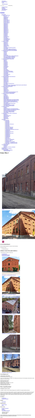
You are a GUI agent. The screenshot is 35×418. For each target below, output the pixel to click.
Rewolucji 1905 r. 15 (6, 20)
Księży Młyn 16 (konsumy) (9, 128)
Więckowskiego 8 (6, 118)
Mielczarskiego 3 (6, 96)
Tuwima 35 (5, 52)
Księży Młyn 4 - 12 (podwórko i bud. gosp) (11, 143)
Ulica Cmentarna (6, 102)
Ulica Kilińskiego (6, 38)
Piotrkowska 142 (6, 87)
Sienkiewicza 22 (6, 44)
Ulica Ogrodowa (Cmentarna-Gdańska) (9, 104)
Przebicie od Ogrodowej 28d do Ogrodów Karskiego (11, 101)
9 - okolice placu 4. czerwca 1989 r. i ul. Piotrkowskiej (9, 113)
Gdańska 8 (5, 107)
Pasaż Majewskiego (6, 36)
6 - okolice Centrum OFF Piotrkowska (7, 86)
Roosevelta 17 (6, 88)
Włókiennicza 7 (6, 27)
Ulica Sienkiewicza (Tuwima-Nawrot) (9, 83)
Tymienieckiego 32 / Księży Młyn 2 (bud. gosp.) (12, 129)
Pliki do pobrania (4, 404)
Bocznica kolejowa (8, 138)
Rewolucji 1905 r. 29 (6, 22)
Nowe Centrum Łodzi (5, 144)
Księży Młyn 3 (7, 122)
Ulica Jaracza (5, 37)
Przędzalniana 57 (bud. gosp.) (9, 133)
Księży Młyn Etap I (4, 9)
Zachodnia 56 (5, 65)
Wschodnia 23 (6, 62)
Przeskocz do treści (4, 1)
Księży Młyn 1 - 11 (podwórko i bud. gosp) (11, 142)
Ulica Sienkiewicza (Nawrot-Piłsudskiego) (9, 92)
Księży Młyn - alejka (8, 140)
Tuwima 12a (5, 46)
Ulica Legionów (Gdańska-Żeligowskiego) (9, 103)
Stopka (3, 2)
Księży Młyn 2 (7, 121)
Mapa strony (3, 409)
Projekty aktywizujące (5, 149)
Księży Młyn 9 (7, 125)
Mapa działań (4, 14)
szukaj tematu (10, 5)
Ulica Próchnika (6, 73)
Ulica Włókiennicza (6, 39)
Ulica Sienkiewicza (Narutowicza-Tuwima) (9, 47)
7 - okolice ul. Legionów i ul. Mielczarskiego (8, 93)
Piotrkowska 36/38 (6, 116)
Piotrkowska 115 (6, 78)
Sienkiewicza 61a (6, 80)
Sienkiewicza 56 (6, 89)
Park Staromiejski (6, 66)
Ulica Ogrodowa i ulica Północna (8, 71)
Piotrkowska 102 (6, 77)
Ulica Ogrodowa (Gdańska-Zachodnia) (9, 111)
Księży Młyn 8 (7, 124)
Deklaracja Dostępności (5, 408)
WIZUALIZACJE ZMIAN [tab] (6, 255)
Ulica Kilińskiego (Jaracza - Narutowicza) (9, 57)
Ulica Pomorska (6, 72)
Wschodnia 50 (6, 34)
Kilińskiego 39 (6, 51)
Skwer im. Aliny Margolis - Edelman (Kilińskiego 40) (11, 55)
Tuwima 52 (5, 54)
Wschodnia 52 (6, 35)
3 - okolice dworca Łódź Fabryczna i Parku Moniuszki (9, 50)
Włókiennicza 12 (6, 29)
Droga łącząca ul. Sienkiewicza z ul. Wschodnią (10, 49)
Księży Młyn (4, 8)
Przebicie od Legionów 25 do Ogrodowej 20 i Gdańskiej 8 (12, 109)
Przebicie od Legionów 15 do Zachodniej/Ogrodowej (11, 108)
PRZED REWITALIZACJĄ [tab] (6, 254)
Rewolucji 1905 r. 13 (6, 19)
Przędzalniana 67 (7, 136)
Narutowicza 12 (6, 42)
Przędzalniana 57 (7, 132)
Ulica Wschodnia (6, 40)
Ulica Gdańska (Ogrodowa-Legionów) (9, 105)
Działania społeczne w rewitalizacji (7, 148)
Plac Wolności (6, 67)
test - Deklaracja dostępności (6, 410)
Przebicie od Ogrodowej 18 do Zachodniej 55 (10, 110)
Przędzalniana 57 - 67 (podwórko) (10, 141)
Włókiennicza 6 (6, 26)
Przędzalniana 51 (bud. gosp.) (9, 131)
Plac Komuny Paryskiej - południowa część (9, 85)
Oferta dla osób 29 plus (7, 150)
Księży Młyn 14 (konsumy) (9, 127)
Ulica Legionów (6, 69)
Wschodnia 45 (6, 33)
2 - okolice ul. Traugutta (5, 41)
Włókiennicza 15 (6, 31)
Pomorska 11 (5, 59)
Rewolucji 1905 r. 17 (6, 21)
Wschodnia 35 (6, 64)
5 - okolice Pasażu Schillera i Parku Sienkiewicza (8, 76)
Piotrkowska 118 (6, 79)
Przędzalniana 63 (7, 135)
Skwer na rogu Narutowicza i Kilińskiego (9, 56)
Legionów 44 (5, 95)
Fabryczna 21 (7, 137)
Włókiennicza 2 (6, 23)
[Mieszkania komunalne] (3, 242)
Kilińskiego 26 (6, 17)
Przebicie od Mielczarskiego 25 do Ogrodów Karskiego (11, 100)
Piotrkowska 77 (6, 43)
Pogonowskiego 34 (6, 16)
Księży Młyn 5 (7, 123)
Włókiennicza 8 (6, 28)
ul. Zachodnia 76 (4, 147)
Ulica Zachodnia (6, 75)
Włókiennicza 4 (6, 25)
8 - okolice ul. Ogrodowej (5, 106)
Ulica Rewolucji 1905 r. (7, 74)
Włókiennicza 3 (6, 24)
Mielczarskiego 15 (6, 97)
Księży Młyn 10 (7, 126)
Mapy (3, 405)
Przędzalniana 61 (7, 134)
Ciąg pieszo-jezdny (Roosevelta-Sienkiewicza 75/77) (11, 91)
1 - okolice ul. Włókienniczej (6, 15)
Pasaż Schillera (6, 84)
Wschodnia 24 (6, 63)
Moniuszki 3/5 (6, 145)
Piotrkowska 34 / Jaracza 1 (7, 115)
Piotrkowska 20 (6, 114)
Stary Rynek (5, 68)
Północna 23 (5, 61)
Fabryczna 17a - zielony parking (9, 139)
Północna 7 (5, 60)
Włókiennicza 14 (6, 30)
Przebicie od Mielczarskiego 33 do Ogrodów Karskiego (11, 99)
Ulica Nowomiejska (6, 70)
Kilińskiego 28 (6, 18)
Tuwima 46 (5, 53)
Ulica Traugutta (6, 48)
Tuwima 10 (5, 146)
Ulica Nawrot (5, 82)
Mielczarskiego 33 (6, 98)
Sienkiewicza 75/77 (6, 90)
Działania (3, 7)
